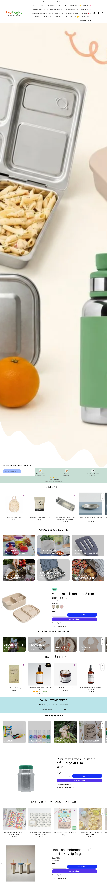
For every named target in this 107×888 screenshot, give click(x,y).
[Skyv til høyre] (102, 495)
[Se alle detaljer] (14, 504)
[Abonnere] (65, 709)
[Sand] (53, 607)
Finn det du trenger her (12, 471)
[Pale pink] (62, 607)
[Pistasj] (57, 607)
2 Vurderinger (43, 691)
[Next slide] (40, 607)
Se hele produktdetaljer (59, 626)
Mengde (54, 611)
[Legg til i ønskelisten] (23, 495)
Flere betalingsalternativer (59, 623)
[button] (94, 13)
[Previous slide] (2, 607)
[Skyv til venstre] (102, 499)
